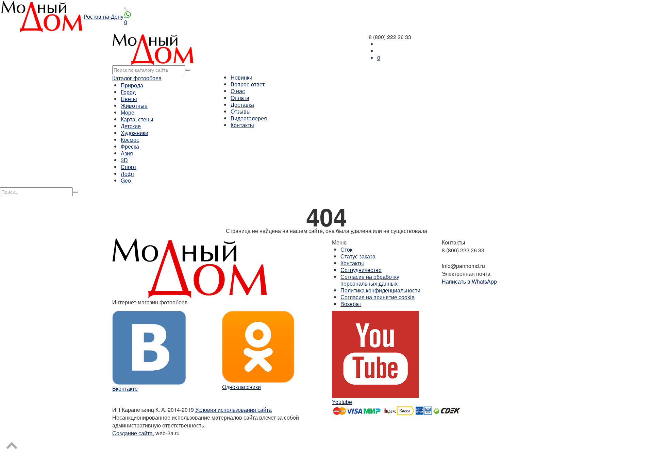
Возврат (350, 304)
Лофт (127, 174)
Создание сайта (132, 433)
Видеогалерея (249, 118)
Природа (132, 85)
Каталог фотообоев (137, 78)
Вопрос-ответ (248, 84)
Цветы (129, 99)
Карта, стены (137, 119)
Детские (131, 126)
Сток (346, 249)
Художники (134, 133)
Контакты (242, 125)
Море (127, 112)
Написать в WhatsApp (469, 281)
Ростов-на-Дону (103, 16)
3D (124, 160)
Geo (126, 180)
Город (128, 92)
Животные (134, 105)
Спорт (128, 167)
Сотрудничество (361, 270)
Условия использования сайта (233, 409)
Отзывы (241, 111)
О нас (238, 91)
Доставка (242, 104)
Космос (130, 139)
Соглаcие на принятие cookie (377, 297)
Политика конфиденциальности (380, 290)
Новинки (241, 77)
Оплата (240, 98)
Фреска (130, 146)
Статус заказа (357, 256)
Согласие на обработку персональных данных (369, 280)
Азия (127, 153)
